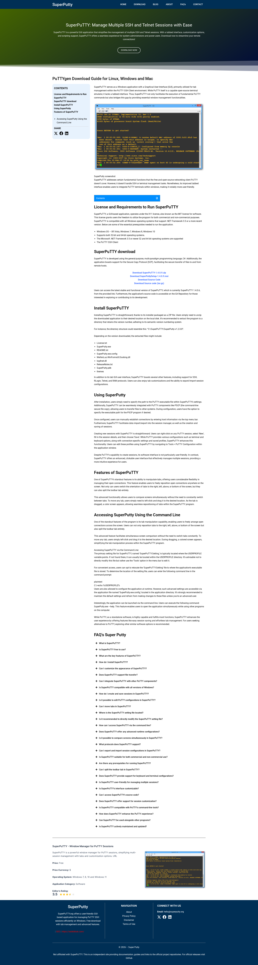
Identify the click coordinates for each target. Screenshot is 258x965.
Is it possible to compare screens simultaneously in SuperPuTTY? (130, 738)
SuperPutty (62, 4)
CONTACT (198, 4)
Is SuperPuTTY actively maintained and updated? (123, 826)
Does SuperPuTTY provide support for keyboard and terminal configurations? (136, 776)
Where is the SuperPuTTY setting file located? (121, 712)
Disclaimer (129, 920)
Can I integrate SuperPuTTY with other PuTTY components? (128, 681)
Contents (100, 198)
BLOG (155, 4)
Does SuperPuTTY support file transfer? (118, 675)
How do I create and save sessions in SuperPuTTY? (124, 693)
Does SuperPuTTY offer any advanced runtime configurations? (129, 731)
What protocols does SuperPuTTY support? (120, 744)
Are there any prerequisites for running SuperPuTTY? (125, 763)
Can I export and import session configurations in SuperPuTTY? (129, 750)
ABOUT (169, 4)
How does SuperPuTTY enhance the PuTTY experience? (126, 814)
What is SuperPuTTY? (109, 643)
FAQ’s (183, 4)
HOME (123, 4)
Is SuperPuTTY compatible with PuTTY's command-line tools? (129, 807)
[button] (127, 198)
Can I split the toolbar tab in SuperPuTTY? (119, 769)
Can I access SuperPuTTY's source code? (119, 795)
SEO (58, 931)
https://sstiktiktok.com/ (73, 931)
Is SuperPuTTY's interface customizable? (119, 788)
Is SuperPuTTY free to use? (112, 649)
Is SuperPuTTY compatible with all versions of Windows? (126, 687)
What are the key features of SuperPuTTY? (120, 656)
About (129, 912)
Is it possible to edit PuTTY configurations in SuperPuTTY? (127, 700)
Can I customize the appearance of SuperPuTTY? (123, 668)
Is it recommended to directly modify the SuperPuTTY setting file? (131, 719)
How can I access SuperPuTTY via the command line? (125, 725)
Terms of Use (129, 924)
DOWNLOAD (139, 4)
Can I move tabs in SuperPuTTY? (115, 706)
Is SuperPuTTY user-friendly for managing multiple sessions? (129, 782)
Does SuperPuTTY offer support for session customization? (128, 801)
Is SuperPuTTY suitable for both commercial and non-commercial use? (133, 757)
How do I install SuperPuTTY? (113, 662)
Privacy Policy (129, 916)
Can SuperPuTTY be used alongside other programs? (124, 820)
